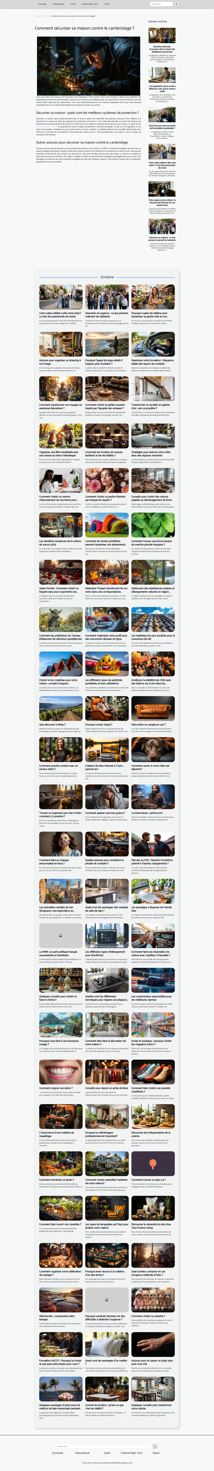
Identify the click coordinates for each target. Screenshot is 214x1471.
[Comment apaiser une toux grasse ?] (107, 796)
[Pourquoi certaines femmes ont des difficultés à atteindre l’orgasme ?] (107, 1300)
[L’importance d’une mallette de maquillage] (61, 1116)
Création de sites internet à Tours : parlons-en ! (104, 767)
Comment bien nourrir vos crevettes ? (60, 1224)
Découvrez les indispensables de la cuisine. (150, 1134)
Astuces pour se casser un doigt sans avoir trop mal (152, 1362)
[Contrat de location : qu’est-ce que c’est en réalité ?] (107, 1389)
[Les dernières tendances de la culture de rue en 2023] (61, 525)
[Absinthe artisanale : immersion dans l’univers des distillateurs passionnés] (162, 35)
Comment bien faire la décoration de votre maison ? (105, 1043)
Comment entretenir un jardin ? (56, 1180)
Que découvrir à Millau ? (52, 725)
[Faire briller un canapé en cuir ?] (153, 708)
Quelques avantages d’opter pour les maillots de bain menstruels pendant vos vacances (59, 1408)
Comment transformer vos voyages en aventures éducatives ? (60, 406)
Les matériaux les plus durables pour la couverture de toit (153, 637)
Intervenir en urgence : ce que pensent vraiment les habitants (162, 239)
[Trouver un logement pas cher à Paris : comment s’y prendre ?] (61, 796)
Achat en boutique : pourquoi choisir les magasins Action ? (151, 1043)
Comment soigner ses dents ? (56, 1088)
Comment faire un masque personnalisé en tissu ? (54, 862)
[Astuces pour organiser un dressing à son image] (61, 344)
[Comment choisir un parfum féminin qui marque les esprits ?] (107, 480)
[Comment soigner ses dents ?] (61, 1072)
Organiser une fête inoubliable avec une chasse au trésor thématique (58, 454)
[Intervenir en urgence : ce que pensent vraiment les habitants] (162, 226)
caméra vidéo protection (46, 126)
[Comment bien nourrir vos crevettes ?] (61, 1208)
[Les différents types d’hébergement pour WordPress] (107, 935)
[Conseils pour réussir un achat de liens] (107, 1072)
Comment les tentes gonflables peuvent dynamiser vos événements (105, 543)
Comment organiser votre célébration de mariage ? (60, 1273)
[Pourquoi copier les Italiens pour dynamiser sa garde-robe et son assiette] (153, 297)
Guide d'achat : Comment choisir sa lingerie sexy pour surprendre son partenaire (58, 591)
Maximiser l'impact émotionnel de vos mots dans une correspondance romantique (106, 591)
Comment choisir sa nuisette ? (148, 1316)
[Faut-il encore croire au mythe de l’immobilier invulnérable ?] (162, 114)
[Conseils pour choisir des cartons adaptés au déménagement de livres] (153, 480)
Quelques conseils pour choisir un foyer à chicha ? (58, 998)
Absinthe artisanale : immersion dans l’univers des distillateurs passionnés (162, 49)
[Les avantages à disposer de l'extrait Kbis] (153, 891)
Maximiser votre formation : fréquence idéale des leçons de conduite (152, 362)
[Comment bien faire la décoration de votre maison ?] (107, 1024)
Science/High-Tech (90, 4)
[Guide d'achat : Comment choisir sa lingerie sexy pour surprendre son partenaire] (61, 572)
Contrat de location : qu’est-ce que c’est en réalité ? (104, 1407)
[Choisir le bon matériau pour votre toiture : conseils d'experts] (61, 664)
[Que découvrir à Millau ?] (61, 708)
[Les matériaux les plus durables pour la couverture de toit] (153, 619)
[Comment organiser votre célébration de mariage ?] (61, 1255)
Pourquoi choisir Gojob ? (98, 725)
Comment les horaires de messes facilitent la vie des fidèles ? (104, 454)
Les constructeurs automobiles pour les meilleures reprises (151, 998)
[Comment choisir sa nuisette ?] (153, 1300)
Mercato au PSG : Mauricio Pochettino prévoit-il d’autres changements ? (152, 862)
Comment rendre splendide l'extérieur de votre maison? (106, 1181)
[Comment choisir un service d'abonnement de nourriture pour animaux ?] (61, 480)
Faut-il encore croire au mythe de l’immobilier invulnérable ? (162, 127)
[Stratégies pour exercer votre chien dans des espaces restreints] (153, 436)
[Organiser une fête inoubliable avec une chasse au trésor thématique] (61, 436)
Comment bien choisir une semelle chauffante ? (150, 1090)
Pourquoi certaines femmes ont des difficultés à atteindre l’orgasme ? (105, 1318)
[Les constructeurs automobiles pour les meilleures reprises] (153, 980)
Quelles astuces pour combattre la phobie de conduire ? (104, 862)
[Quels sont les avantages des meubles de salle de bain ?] (107, 891)
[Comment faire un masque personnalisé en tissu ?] (61, 844)
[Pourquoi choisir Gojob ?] (107, 708)
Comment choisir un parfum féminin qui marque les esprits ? (105, 498)
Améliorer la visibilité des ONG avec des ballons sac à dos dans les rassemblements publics (151, 683)
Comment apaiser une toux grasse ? (105, 813)
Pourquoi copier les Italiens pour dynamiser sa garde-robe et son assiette (149, 316)
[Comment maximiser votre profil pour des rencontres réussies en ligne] (107, 619)
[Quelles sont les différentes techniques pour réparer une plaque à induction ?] (107, 980)
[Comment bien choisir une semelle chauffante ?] (153, 1072)
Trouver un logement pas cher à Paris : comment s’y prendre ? (60, 815)
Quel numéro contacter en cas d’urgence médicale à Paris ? (148, 1273)
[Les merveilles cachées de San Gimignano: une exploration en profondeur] (61, 891)
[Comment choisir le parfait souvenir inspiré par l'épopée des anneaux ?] (107, 388)
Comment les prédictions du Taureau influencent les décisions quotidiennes (60, 637)
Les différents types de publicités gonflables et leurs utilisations (103, 682)
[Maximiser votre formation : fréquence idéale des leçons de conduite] (153, 344)
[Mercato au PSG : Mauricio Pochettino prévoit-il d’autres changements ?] (153, 844)
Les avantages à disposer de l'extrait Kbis (151, 909)
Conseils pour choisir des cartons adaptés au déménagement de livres (151, 498)
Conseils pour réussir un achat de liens (106, 1088)
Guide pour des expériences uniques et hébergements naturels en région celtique (153, 591)
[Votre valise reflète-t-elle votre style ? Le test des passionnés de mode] (162, 151)
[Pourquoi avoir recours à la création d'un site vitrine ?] (107, 1255)
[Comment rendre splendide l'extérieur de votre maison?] (107, 1163)
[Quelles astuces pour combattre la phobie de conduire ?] (107, 844)
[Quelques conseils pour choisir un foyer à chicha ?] (61, 980)
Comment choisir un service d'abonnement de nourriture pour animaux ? (57, 500)
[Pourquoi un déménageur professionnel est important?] (107, 1116)
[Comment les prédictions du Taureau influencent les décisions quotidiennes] (61, 619)
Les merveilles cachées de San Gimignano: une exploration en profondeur (56, 910)
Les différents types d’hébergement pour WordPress (105, 953)
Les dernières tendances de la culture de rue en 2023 (60, 543)
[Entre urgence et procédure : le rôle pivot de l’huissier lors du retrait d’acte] (162, 189)
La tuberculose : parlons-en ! (147, 813)
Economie (42, 4)
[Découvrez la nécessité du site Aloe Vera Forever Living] (153, 1208)
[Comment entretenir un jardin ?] (61, 1163)
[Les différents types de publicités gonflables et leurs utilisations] (107, 664)
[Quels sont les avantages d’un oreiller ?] (107, 1344)
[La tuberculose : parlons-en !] (153, 796)
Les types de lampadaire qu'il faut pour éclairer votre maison (106, 1226)
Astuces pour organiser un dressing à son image (60, 362)
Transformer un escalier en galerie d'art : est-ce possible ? (150, 406)
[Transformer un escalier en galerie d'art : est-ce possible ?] (153, 388)
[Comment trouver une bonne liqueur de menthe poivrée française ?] (153, 525)
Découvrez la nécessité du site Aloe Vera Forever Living (151, 1226)
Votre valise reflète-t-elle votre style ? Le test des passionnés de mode (162, 165)
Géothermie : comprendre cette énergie (56, 1318)
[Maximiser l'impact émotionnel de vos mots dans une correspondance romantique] (107, 572)
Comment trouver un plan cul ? (148, 1180)
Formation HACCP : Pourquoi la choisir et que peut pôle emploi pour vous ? (60, 1362)
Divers (107, 4)
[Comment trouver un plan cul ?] (153, 1163)
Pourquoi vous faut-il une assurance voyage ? (59, 1043)
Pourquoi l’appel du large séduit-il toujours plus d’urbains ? (103, 362)
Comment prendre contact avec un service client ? (58, 767)
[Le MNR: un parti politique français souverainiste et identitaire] (61, 935)
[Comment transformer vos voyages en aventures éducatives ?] (61, 388)
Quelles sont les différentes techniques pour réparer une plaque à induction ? (106, 1000)
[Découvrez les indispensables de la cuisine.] (153, 1116)
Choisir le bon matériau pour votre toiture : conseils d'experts (58, 682)
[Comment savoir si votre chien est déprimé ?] (153, 749)
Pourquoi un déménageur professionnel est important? (101, 1134)
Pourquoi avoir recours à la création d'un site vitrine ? (104, 1273)
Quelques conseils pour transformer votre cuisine (151, 1407)
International (58, 4)
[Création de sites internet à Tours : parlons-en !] (107, 749)
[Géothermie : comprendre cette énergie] (61, 1300)
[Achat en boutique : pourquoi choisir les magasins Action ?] (153, 1024)
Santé (73, 4)
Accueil (37, 16)
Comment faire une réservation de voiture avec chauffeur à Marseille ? (150, 953)
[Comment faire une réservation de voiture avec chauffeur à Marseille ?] (153, 935)
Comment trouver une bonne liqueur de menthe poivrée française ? (151, 543)
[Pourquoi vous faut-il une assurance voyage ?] (61, 1024)
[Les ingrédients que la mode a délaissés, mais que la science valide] (162, 75)
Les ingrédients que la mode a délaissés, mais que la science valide (162, 89)
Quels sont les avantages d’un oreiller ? (106, 1362)
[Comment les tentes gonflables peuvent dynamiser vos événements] (107, 525)
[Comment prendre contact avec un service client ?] (61, 749)
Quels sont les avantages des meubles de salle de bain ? (106, 909)
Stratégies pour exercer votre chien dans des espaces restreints (151, 454)
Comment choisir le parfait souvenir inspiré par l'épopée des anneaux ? (105, 406)
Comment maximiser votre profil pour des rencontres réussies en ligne (106, 637)
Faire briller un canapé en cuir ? (148, 725)
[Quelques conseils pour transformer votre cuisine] (153, 1389)
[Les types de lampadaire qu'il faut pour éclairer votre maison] (107, 1208)
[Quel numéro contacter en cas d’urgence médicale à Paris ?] (153, 1255)
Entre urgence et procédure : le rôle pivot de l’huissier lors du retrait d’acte (162, 202)
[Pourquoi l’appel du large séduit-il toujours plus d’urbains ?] (107, 344)
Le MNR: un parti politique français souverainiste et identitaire (58, 953)
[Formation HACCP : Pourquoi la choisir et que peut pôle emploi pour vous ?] (61, 1344)
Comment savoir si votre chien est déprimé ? (150, 767)
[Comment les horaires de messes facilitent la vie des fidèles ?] (107, 436)
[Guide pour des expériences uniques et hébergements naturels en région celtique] (153, 572)
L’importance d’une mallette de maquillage (56, 1134)
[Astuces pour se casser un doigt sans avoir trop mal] (153, 1344)
